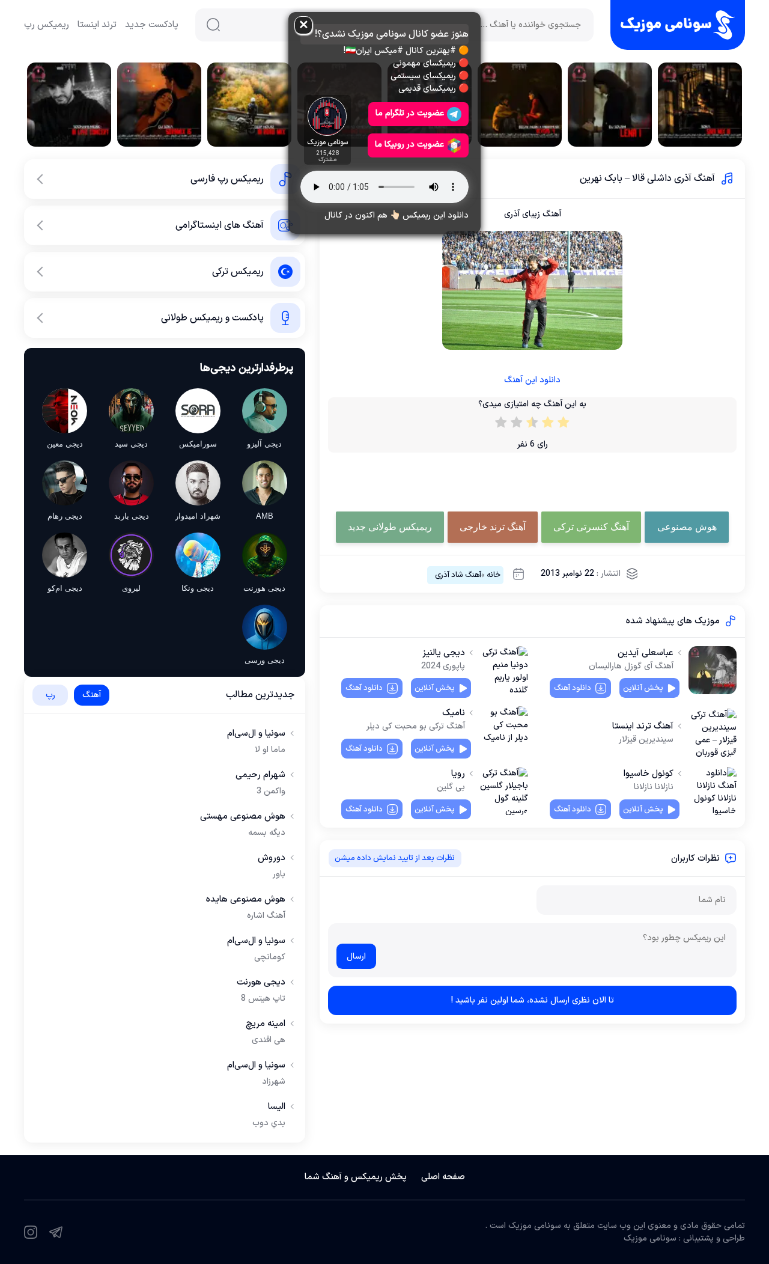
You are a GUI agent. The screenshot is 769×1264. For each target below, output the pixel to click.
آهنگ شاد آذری (458, 575)
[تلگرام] (55, 1232)
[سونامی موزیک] (678, 25)
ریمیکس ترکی (238, 271)
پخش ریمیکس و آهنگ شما (356, 1177)
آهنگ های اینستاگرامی (219, 225)
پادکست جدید (151, 25)
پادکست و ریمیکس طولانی (212, 318)
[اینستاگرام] (30, 1232)
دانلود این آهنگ (532, 380)
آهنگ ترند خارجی (493, 527)
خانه (493, 575)
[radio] (564, 425)
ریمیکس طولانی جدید (390, 527)
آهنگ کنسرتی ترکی (591, 527)
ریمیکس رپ (46, 25)
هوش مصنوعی (687, 527)
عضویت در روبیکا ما (409, 144)
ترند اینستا (97, 25)
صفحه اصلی (443, 1177)
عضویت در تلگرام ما (409, 113)
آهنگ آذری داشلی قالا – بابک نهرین (647, 178)
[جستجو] (213, 25)
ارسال (356, 956)
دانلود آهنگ (572, 688)
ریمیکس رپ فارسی (227, 179)
